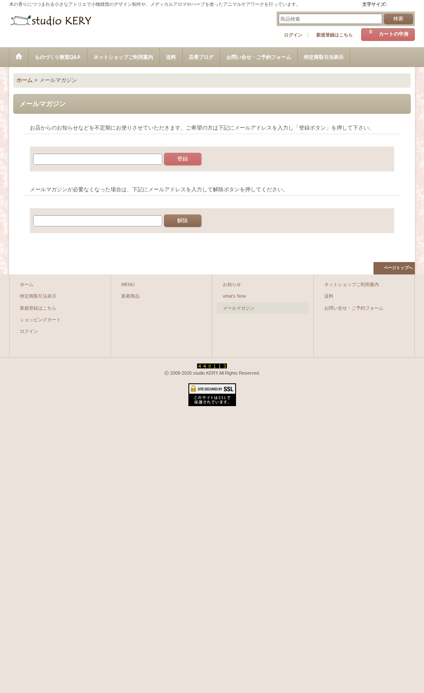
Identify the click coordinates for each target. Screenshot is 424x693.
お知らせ (232, 284)
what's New (234, 296)
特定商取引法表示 (38, 296)
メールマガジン (239, 308)
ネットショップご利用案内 (351, 284)
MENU (128, 284)
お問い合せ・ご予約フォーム (353, 308)
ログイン (293, 34)
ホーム (27, 284)
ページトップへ (398, 267)
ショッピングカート (40, 319)
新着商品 (130, 296)
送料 (328, 296)
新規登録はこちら (334, 34)
